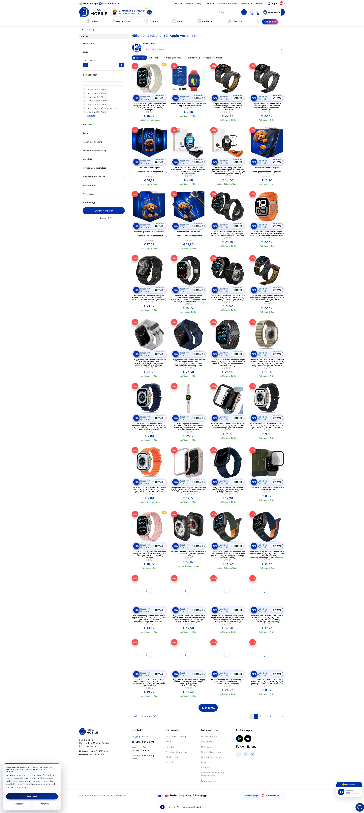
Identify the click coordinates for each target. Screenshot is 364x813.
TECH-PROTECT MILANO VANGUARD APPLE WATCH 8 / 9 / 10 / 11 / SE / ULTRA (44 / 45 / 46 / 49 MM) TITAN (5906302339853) (149, 683)
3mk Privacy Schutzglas (149, 167)
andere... (208, 707)
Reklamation (246, 3)
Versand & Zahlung (184, 3)
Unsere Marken (209, 736)
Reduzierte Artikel (214, 58)
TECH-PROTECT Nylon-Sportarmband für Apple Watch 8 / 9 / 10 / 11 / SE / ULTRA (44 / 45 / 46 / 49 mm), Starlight (149, 106)
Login (274, 3)
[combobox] (214, 49)
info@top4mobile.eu (141, 736)
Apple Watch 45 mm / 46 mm (102, 108)
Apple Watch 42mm (97, 100)
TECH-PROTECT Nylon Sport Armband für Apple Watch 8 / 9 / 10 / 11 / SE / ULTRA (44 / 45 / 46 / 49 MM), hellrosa (149, 555)
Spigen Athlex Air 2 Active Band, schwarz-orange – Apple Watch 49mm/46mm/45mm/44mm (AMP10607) (227, 106)
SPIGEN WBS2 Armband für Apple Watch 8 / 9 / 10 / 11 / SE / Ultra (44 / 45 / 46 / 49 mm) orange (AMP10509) (267, 233)
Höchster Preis (193, 58)
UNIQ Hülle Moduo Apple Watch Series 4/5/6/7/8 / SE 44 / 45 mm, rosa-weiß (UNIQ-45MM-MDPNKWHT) (188, 490)
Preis (85, 52)
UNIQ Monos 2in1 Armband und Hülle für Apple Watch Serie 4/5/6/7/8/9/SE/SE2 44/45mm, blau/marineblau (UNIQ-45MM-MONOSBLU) (188, 363)
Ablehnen (45, 804)
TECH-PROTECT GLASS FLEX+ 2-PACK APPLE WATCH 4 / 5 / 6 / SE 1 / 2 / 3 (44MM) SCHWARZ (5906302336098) (267, 682)
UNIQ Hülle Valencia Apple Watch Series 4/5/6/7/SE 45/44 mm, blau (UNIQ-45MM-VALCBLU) (227, 490)
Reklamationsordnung (212, 752)
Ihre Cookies (207, 741)
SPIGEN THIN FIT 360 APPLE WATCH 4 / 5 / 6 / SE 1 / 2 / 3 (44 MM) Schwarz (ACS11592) (188, 554)
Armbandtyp (89, 202)
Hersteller (88, 124)
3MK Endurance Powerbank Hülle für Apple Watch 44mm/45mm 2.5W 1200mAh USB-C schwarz (227, 682)
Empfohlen (141, 58)
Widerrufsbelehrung (227, 3)
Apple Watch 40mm (97, 93)
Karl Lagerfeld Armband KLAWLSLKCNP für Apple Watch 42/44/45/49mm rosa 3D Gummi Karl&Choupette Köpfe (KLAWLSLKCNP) (188, 428)
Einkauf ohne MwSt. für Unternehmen (212, 774)
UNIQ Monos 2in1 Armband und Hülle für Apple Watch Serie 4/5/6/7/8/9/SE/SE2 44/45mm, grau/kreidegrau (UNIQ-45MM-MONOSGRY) (149, 363)
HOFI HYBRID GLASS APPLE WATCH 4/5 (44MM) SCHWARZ (267, 489)
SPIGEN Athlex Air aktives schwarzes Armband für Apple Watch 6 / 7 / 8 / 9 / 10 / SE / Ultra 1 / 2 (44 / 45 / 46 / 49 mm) (267, 298)
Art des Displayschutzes (94, 168)
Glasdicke (87, 159)
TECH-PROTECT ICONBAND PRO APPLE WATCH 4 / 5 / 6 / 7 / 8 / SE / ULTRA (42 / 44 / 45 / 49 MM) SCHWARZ (267, 426)
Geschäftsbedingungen (212, 757)
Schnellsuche (149, 43)
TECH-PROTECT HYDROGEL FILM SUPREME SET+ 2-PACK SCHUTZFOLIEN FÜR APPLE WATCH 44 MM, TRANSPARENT (188, 170)
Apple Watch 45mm (97, 112)
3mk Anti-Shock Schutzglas (267, 167)
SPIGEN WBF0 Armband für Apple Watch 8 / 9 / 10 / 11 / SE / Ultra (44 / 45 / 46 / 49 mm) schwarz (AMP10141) (228, 233)
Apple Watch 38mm (97, 89)
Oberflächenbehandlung (94, 150)
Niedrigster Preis (173, 58)
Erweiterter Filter (103, 210)
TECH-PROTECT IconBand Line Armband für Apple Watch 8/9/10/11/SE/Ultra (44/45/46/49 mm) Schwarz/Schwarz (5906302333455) (188, 298)
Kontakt (260, 3)
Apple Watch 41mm (97, 97)
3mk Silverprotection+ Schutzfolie (149, 231)
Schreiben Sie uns (111, 3)
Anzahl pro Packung (92, 142)
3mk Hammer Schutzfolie (188, 231)
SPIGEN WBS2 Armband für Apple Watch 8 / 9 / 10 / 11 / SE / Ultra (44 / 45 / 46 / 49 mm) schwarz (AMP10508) (149, 297)
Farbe (86, 133)
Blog (199, 3)
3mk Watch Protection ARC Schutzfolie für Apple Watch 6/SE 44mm (188, 104)
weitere (91, 115)
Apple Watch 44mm (97, 104)
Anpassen (19, 804)
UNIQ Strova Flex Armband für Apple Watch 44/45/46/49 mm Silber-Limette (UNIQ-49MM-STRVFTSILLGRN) (188, 683)
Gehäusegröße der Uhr (94, 176)
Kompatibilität (90, 75)
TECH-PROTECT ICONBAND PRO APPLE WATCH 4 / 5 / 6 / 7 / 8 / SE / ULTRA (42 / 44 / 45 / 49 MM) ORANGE (149, 490)
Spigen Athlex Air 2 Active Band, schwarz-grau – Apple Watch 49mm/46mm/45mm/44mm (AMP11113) (267, 106)
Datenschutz (207, 747)
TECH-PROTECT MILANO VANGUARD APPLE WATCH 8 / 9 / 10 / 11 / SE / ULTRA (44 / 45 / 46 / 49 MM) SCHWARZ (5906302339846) (267, 619)
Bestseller (155, 58)
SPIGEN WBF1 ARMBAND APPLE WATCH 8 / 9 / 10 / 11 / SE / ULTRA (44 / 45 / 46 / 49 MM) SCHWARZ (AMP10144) (228, 297)
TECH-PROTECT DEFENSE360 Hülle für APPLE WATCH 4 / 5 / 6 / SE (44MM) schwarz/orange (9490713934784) (228, 426)
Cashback (209, 3)
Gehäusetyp (89, 185)
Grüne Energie (90, 3)
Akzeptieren (32, 796)
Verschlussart (89, 194)
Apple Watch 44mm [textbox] (155, 49)
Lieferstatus (89, 43)
